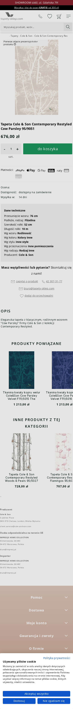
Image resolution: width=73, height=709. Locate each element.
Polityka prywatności (56, 658)
